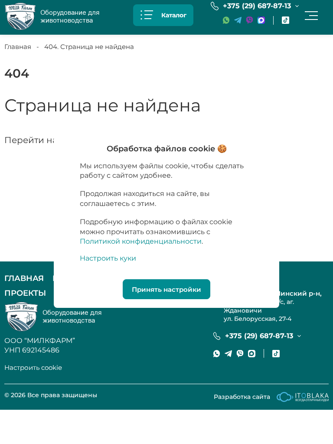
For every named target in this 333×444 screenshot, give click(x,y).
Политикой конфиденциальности (141, 241)
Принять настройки (166, 289)
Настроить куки (108, 258)
